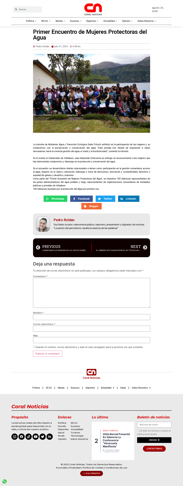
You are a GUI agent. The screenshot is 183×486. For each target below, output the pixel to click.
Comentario (40, 276)
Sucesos (74, 21)
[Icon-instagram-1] (14, 437)
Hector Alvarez (113, 450)
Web (35, 336)
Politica (30, 21)
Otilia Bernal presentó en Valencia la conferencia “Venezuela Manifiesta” (116, 440)
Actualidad (109, 21)
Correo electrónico (44, 324)
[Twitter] (42, 437)
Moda (61, 435)
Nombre (38, 313)
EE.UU (49, 387)
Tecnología (77, 435)
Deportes (91, 21)
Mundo (59, 21)
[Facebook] (21, 437)
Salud (123, 387)
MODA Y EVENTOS (110, 431)
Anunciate (61, 467)
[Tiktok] (28, 437)
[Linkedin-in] (49, 437)
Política (62, 423)
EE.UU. (44, 21)
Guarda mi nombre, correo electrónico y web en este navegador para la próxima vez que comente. (89, 347)
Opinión (62, 439)
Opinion (126, 21)
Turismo (75, 432)
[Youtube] (35, 437)
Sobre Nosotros (146, 21)
